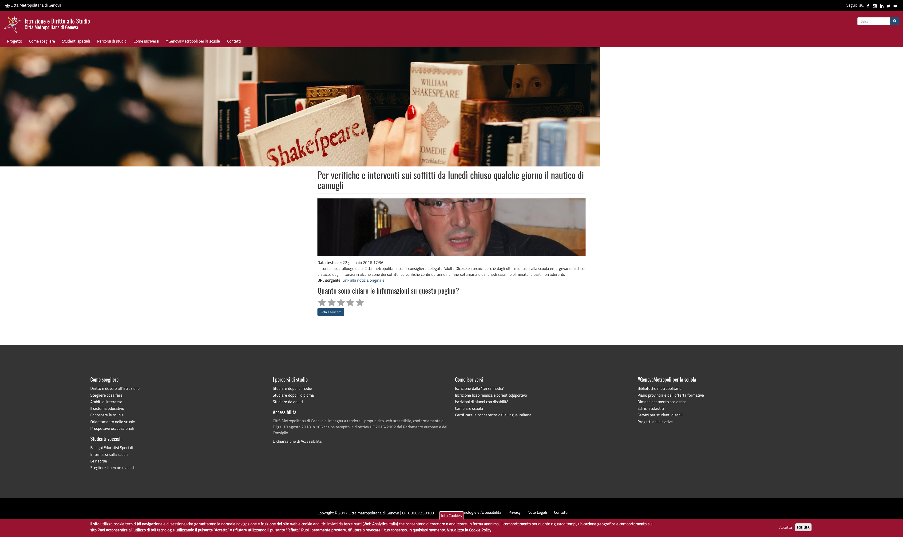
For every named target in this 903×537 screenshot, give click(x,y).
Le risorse (98, 461)
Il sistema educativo (107, 408)
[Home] (14, 25)
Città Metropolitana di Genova (36, 5)
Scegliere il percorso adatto (113, 467)
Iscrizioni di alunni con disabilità (481, 401)
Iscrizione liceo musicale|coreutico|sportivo (491, 395)
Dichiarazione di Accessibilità (297, 441)
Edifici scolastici (651, 408)
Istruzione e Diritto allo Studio (57, 23)
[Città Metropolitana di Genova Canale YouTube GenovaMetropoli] (895, 5)
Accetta (785, 527)
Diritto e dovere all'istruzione (115, 388)
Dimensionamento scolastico (662, 401)
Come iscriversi (146, 41)
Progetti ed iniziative (655, 421)
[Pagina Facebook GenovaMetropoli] (868, 5)
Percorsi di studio (112, 41)
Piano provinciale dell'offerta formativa (671, 395)
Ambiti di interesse (106, 401)
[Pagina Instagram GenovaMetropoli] (875, 5)
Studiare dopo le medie (292, 388)
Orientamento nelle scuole (112, 421)
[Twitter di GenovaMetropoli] (888, 5)
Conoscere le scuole (107, 415)
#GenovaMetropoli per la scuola (193, 41)
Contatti (234, 41)
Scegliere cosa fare (106, 395)
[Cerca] (894, 21)
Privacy (514, 512)
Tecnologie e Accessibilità (480, 512)
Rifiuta (803, 527)
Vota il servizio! (331, 312)
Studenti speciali (76, 41)
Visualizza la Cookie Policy (469, 530)
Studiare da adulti (288, 401)
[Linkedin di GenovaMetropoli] (882, 5)
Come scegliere (42, 41)
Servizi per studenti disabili (660, 415)
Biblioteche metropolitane (659, 388)
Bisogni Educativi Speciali (111, 447)
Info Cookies (451, 515)
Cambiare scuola (469, 408)
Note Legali (537, 512)
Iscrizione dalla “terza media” (479, 388)
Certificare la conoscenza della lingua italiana (493, 415)
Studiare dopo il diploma (293, 395)
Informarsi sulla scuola (109, 454)
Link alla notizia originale (363, 280)
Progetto (14, 41)
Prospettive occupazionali (112, 428)
